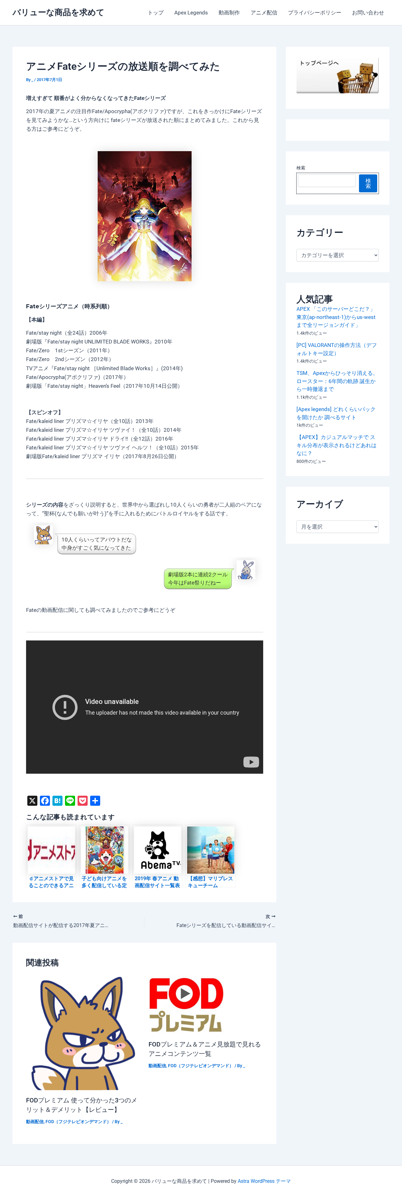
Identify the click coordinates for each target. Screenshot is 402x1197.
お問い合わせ (368, 12)
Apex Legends (191, 12)
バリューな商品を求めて (59, 12)
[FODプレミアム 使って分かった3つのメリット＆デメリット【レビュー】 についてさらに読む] (83, 1032)
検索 (300, 167)
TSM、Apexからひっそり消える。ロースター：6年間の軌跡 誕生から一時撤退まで (337, 381)
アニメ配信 (264, 12)
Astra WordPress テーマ (264, 1181)
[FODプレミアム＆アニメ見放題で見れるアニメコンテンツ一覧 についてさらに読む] (186, 1004)
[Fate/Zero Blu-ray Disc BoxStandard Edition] (144, 216)
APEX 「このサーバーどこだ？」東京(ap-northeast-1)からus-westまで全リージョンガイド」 (336, 317)
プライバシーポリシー (314, 12)
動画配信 (35, 1121)
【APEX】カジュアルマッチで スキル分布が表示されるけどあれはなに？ (336, 445)
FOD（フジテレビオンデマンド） (78, 1121)
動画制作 (229, 12)
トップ (156, 12)
